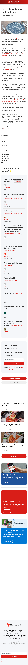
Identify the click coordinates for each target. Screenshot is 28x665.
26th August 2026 (6, 450)
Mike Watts (4, 145)
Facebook (6, 154)
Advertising (21, 630)
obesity (13, 57)
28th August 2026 (6, 409)
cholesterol (7, 69)
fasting (15, 38)
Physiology (6, 128)
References (12, 637)
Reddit (6, 160)
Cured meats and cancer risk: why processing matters (11, 425)
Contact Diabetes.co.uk (14, 632)
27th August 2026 (6, 430)
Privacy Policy (9, 369)
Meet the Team (21, 635)
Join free (7, 511)
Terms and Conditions (14, 638)
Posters (5, 637)
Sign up (7, 482)
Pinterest (6, 158)
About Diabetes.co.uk (10, 630)
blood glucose (22, 67)
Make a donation (14, 382)
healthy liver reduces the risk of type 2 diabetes (13, 100)
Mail (5, 162)
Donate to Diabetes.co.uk (14, 633)
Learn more (8, 541)
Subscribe (14, 363)
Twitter (6, 156)
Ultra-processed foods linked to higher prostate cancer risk (13, 445)
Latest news (14, 456)
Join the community (14, 378)
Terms (21, 367)
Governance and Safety (9, 635)
